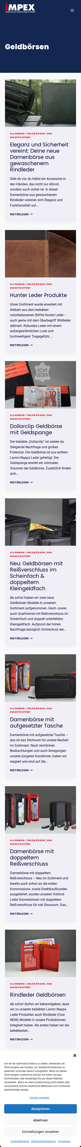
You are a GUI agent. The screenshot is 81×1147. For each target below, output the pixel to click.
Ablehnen (40, 1120)
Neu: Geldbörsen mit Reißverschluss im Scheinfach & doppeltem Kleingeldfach (36, 576)
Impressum (64, 1141)
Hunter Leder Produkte (38, 295)
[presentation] (40, 103)
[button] (75, 1055)
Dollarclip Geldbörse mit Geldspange (36, 429)
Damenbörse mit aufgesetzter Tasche (36, 722)
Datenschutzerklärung (43, 1141)
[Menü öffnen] (72, 10)
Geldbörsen (36, 133)
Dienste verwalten (39, 1097)
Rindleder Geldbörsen (38, 995)
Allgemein (17, 133)
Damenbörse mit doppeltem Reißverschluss (32, 857)
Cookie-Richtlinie (20, 1141)
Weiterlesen (21, 214)
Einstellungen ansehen (40, 1132)
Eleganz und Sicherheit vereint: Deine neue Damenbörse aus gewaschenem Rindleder (39, 157)
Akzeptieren (40, 1109)
